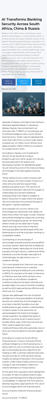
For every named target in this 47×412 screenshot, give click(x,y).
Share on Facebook (9, 82)
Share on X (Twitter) (24, 82)
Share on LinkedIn (38, 82)
